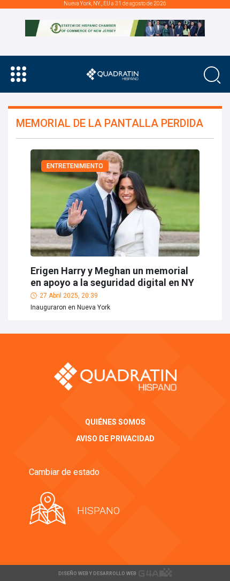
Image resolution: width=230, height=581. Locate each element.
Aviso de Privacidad (115, 438)
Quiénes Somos (115, 422)
